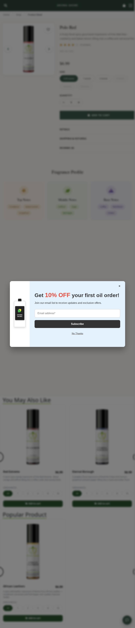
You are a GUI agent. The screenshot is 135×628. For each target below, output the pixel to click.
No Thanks (77, 333)
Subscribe (77, 324)
